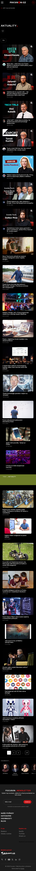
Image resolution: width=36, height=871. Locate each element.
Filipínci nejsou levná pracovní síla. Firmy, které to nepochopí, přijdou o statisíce (20, 175)
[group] (5, 768)
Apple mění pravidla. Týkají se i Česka (16, 443)
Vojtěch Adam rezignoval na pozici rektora (15, 536)
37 (27, 753)
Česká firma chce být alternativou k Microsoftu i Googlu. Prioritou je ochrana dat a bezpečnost (15, 286)
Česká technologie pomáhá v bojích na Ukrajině (15, 394)
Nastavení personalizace (26, 842)
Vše (3, 40)
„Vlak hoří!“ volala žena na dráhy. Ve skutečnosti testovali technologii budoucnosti (18, 121)
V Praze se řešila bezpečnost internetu (15, 466)
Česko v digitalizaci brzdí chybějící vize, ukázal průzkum (15, 339)
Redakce (4, 831)
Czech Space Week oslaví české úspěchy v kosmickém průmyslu (16, 617)
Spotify (21, 831)
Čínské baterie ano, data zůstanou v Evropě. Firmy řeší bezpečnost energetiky (20, 202)
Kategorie (6, 816)
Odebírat (27, 802)
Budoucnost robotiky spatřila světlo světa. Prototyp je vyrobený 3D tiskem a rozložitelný (15, 511)
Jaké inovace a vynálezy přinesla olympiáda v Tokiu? (13, 718)
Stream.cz (22, 836)
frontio (22, 868)
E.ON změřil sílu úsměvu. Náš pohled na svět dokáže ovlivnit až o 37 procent (15, 745)
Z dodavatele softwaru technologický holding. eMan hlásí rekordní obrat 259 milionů (15, 367)
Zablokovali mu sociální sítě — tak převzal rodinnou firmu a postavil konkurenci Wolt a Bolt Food (17, 93)
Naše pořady (7, 813)
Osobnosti (6, 818)
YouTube (22, 834)
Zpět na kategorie (9, 8)
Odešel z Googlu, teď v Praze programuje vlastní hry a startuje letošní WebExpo (16, 313)
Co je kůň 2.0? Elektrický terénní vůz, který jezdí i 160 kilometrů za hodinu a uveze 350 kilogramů (14, 563)
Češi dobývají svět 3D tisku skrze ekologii (15, 692)
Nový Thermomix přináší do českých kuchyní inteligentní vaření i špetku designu (14, 257)
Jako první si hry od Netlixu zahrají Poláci (13, 641)
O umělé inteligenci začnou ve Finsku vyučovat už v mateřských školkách (14, 591)
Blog (3, 821)
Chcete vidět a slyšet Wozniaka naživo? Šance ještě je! (15, 668)
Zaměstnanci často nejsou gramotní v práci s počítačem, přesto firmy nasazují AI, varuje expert (19, 229)
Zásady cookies (6, 834)
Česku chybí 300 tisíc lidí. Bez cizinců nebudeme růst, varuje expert (19, 149)
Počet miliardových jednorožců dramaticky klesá (12, 420)
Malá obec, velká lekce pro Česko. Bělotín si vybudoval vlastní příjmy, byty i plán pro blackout (20, 65)
